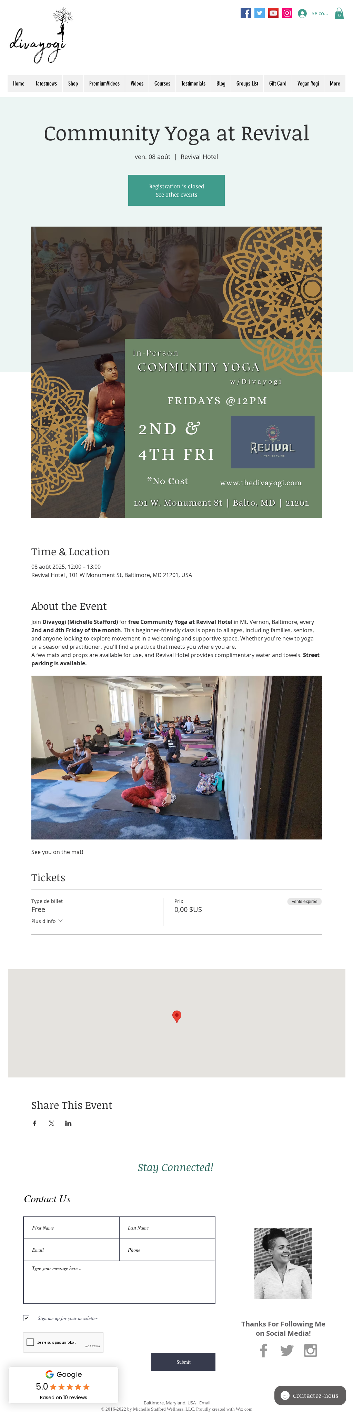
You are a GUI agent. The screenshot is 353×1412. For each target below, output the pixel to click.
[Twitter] (259, 13)
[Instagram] (287, 13)
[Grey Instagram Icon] (310, 1350)
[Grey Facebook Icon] (263, 1350)
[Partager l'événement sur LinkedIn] (68, 1123)
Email (204, 1403)
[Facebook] (246, 13)
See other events (177, 194)
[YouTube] (273, 13)
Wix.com (244, 1409)
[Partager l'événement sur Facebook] (34, 1123)
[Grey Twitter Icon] (287, 1350)
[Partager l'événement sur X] (51, 1123)
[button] (339, 13)
